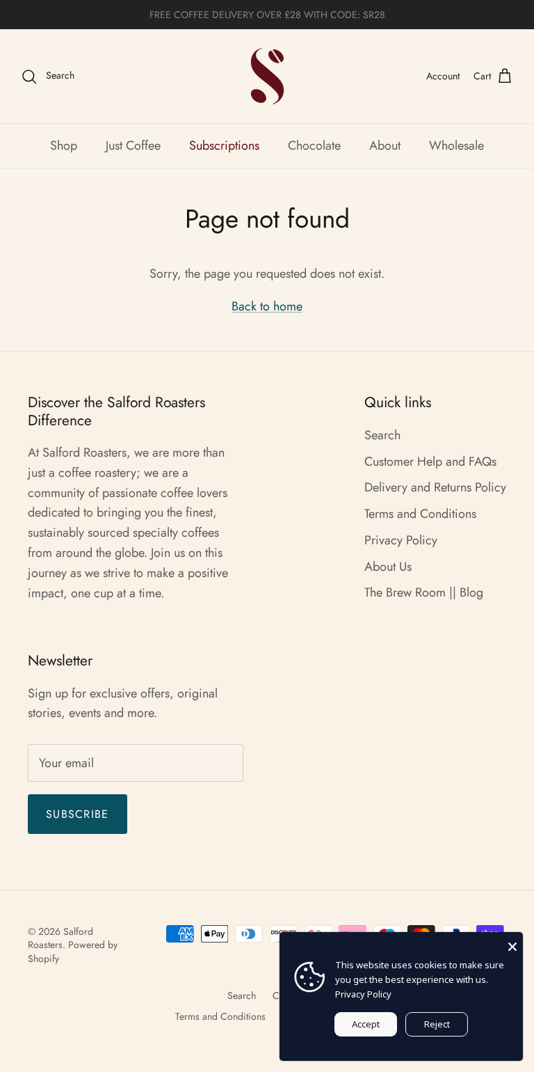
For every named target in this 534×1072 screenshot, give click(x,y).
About (384, 145)
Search (382, 435)
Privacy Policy (400, 540)
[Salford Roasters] (267, 76)
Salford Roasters (60, 938)
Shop (63, 145)
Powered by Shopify (73, 951)
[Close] (512, 942)
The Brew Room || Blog (423, 592)
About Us (388, 567)
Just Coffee (133, 145)
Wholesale (456, 145)
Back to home (267, 306)
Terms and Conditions (420, 514)
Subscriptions (224, 145)
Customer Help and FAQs (430, 461)
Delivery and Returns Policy (435, 487)
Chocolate (314, 145)
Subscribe (77, 814)
